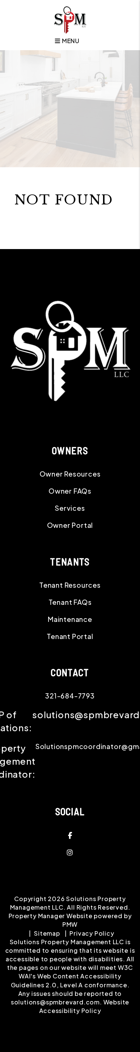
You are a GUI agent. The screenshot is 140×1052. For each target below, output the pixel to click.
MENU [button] (70, 41)
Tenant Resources (70, 585)
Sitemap (47, 933)
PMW (70, 924)
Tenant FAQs (70, 602)
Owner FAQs (70, 491)
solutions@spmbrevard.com (55, 1002)
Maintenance (70, 619)
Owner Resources (70, 473)
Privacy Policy (91, 933)
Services (70, 508)
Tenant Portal (70, 636)
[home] (70, 19)
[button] (70, 835)
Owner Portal (70, 525)
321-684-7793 (70, 695)
